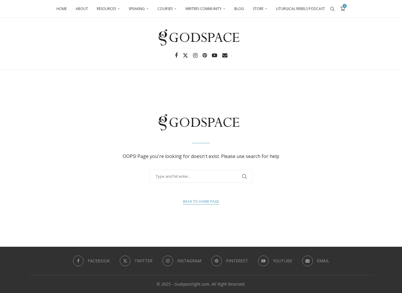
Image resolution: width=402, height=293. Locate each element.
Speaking (137, 8)
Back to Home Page (201, 201)
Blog (239, 8)
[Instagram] (195, 55)
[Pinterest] (204, 55)
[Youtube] (214, 55)
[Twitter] (185, 55)
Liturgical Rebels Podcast (300, 8)
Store (258, 8)
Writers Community (203, 8)
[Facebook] (176, 55)
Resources (106, 8)
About (82, 8)
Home (62, 8)
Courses (165, 8)
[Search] (332, 8)
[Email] (224, 55)
